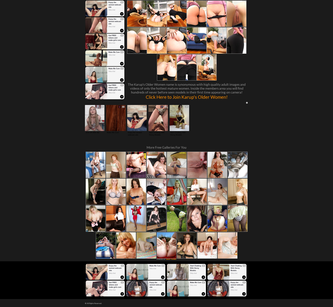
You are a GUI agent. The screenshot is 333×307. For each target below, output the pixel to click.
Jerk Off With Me (92, 132)
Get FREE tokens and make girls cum (114, 38)
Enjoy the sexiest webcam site (115, 4)
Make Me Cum (114, 52)
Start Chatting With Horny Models (157, 133)
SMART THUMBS (171, 259)
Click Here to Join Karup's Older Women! (187, 97)
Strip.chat (111, 10)
